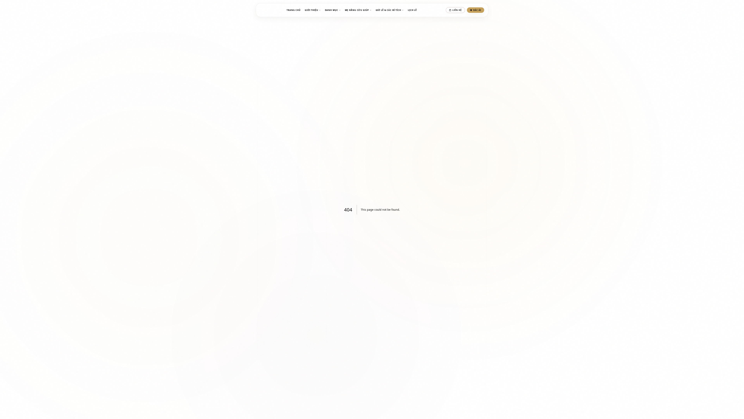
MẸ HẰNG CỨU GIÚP (357, 10)
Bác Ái (477, 10)
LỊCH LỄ (412, 10)
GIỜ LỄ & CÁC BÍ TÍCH (388, 10)
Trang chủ (294, 10)
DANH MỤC (331, 10)
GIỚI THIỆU (311, 10)
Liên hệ (457, 10)
